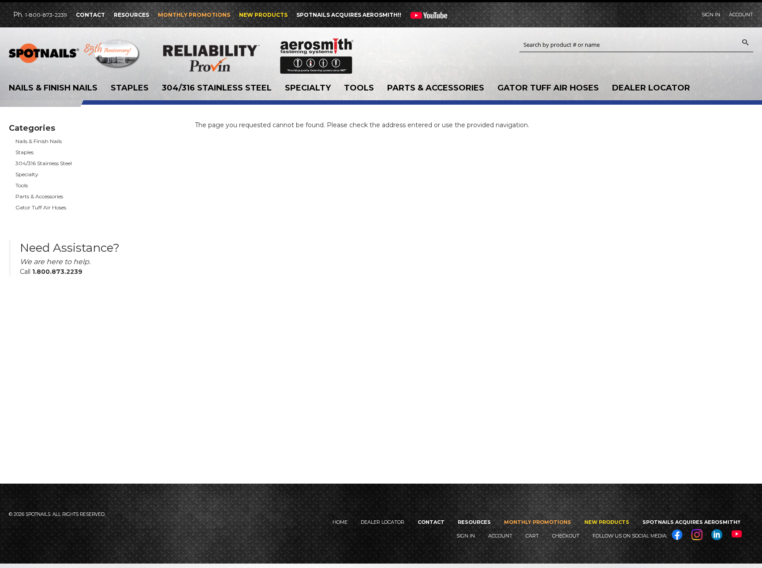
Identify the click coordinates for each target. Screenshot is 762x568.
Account (741, 14)
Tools (359, 88)
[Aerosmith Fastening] (317, 52)
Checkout (565, 536)
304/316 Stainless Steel (217, 88)
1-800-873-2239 (46, 14)
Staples (130, 88)
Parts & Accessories (435, 88)
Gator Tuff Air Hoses (548, 88)
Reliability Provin (229, 58)
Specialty (308, 88)
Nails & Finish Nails (53, 88)
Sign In (711, 14)
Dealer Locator (651, 88)
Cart (532, 536)
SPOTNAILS (75, 56)
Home (339, 522)
